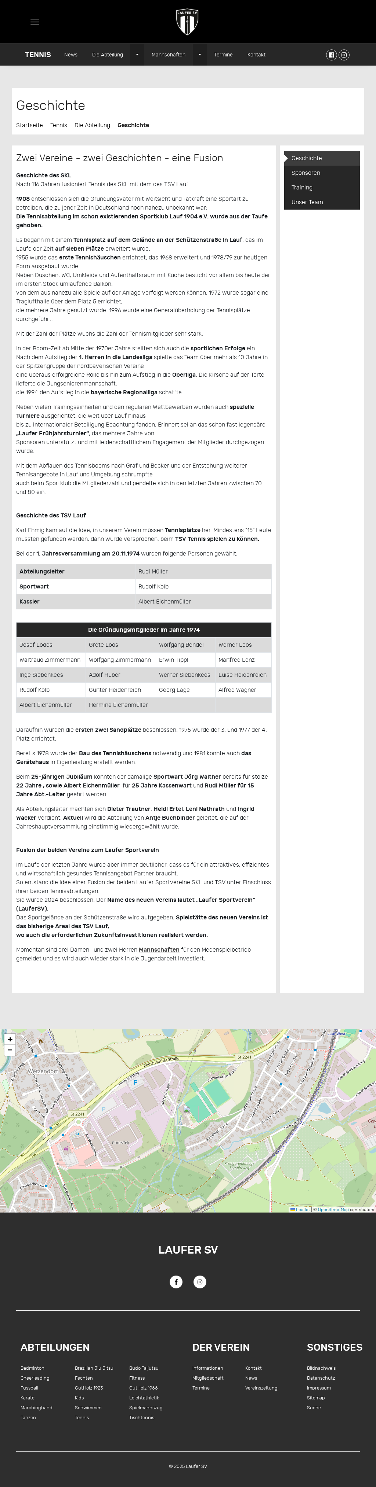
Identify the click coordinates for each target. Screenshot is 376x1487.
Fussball (29, 1388)
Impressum (319, 1388)
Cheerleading (35, 1378)
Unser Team (307, 202)
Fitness (137, 1378)
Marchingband (37, 1407)
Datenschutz (321, 1378)
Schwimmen (88, 1407)
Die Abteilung (107, 55)
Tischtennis (141, 1417)
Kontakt (256, 55)
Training (302, 187)
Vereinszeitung (261, 1388)
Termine (223, 55)
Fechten (84, 1378)
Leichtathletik (144, 1398)
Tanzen (28, 1417)
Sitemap (316, 1398)
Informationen (207, 1368)
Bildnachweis (321, 1368)
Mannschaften (168, 55)
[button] (188, 1113)
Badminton (32, 1368)
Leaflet (302, 1209)
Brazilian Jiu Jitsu (94, 1368)
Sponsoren (306, 173)
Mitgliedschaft (208, 1378)
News (70, 55)
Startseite (29, 125)
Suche (314, 1407)
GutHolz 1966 (143, 1388)
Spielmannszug (146, 1407)
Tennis (38, 55)
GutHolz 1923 (89, 1388)
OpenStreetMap (333, 1209)
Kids (79, 1398)
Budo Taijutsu (144, 1368)
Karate (28, 1398)
